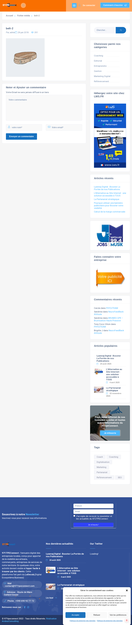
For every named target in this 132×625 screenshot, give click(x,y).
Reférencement (104, 477)
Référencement (101, 81)
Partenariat (102, 472)
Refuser (96, 615)
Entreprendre (100, 66)
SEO (120, 477)
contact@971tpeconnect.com (20, 586)
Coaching (98, 55)
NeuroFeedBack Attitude (109, 331)
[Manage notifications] (127, 620)
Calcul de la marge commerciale (109, 211)
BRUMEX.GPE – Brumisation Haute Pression (108, 319)
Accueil (9, 15)
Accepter (75, 615)
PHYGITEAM (112, 308)
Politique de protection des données (83, 621)
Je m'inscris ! (93, 525)
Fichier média (23, 15)
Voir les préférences (118, 615)
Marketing (101, 467)
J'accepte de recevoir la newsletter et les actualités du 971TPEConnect (94, 517)
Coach (100, 457)
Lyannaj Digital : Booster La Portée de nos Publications (107, 188)
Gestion (98, 71)
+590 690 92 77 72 (24, 601)
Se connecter (88, 5)
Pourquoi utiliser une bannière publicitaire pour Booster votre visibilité (108, 205)
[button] (127, 590)
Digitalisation (103, 462)
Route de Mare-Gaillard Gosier (18, 593)
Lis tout (49, 598)
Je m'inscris (110, 433)
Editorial (98, 61)
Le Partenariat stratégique (106, 199)
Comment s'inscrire (113, 5)
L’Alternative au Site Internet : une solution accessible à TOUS (110, 194)
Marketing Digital (102, 76)
